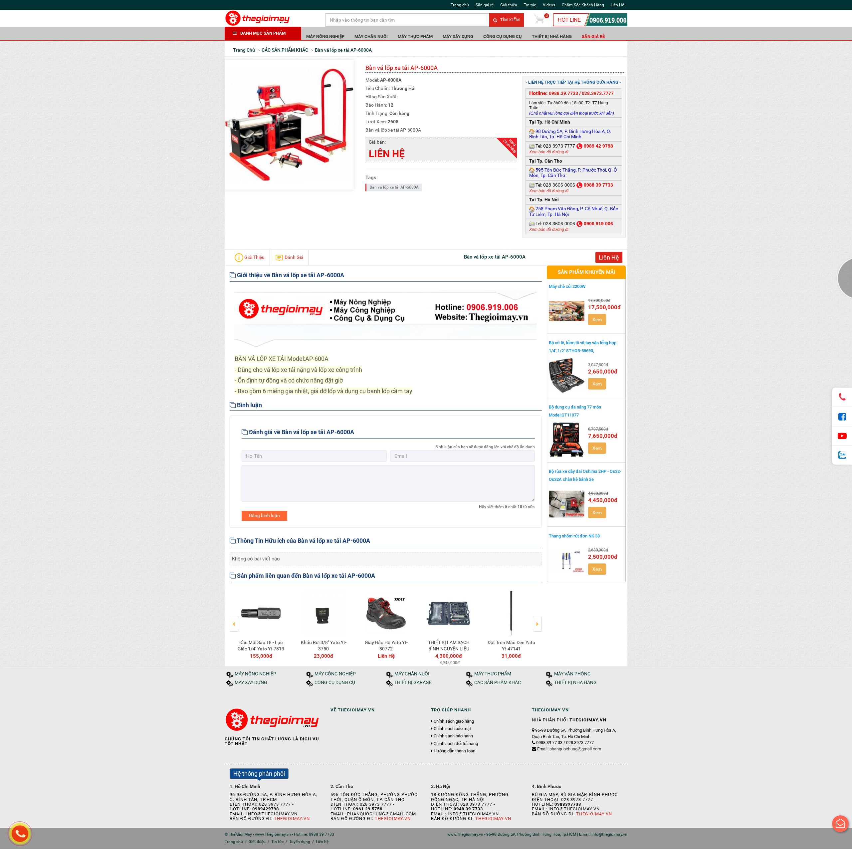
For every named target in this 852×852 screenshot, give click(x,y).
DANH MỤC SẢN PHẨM (263, 33)
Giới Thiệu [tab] (254, 257)
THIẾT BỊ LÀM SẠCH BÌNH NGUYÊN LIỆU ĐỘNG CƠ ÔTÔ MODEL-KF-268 (448, 651)
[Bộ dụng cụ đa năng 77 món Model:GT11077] (567, 440)
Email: (569, 748)
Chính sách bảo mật (452, 728)
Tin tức (530, 5)
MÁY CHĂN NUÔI (371, 36)
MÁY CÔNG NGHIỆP (335, 673)
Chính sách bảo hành (453, 736)
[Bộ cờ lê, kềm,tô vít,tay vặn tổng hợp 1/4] (567, 375)
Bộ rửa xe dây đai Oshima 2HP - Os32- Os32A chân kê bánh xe (585, 475)
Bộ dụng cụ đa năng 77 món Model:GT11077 (575, 411)
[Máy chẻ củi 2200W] (567, 311)
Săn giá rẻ (485, 5)
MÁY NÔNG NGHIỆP (325, 36)
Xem (597, 319)
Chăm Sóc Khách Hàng (583, 5)
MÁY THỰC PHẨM (415, 36)
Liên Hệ (617, 5)
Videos (549, 5)
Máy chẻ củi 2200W (567, 286)
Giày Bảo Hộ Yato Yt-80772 (386, 645)
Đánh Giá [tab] (294, 257)
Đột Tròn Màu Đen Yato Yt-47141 (511, 645)
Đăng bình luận (264, 515)
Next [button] (537, 619)
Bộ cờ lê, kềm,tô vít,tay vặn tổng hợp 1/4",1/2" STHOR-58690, (582, 346)
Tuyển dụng (299, 841)
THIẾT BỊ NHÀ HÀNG (552, 36)
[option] (261, 623)
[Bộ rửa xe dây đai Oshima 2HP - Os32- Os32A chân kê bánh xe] (567, 504)
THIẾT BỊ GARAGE (413, 682)
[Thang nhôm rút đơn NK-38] (567, 560)
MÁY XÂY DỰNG (458, 36)
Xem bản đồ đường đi (548, 152)
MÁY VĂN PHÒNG (572, 673)
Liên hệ (322, 841)
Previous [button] (234, 619)
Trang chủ (460, 5)
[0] (539, 20)
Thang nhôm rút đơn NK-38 (574, 535)
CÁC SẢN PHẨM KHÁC (497, 682)
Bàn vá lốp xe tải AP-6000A (394, 187)
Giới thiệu (508, 5)
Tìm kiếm (509, 20)
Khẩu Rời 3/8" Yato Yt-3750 (323, 645)
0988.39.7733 (563, 93)
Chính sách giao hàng (454, 721)
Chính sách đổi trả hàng (456, 743)
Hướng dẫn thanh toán (454, 751)
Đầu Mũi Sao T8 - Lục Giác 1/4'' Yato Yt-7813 (261, 645)
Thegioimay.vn (292, 818)
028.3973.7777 (598, 93)
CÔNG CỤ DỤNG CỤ (502, 36)
